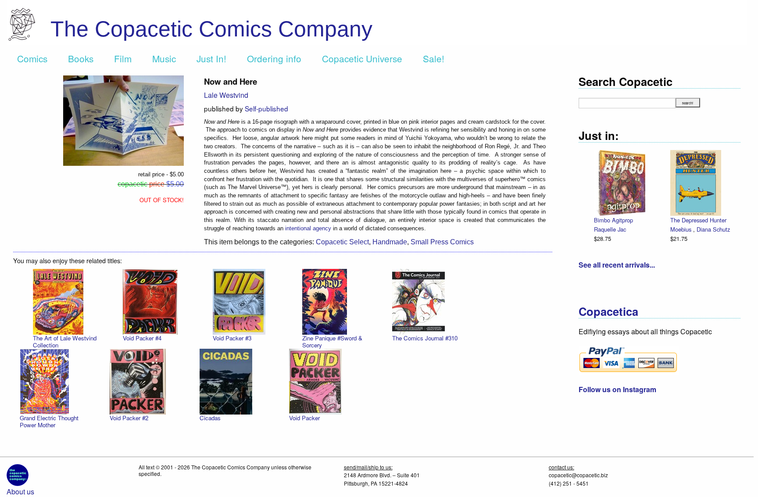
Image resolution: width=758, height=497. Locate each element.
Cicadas (210, 418)
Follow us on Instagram (617, 389)
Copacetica (608, 311)
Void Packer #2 (129, 418)
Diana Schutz (713, 229)
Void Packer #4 (142, 338)
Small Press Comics (442, 242)
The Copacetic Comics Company (211, 29)
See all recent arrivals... (617, 265)
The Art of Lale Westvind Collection (65, 341)
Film (123, 58)
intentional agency (308, 228)
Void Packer (304, 418)
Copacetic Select (342, 242)
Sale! (433, 58)
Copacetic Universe (362, 58)
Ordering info (274, 58)
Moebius (681, 229)
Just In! (211, 58)
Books (80, 58)
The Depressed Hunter (698, 220)
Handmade (389, 242)
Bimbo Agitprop (613, 220)
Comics (32, 58)
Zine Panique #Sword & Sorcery (332, 341)
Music (164, 58)
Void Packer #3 (232, 338)
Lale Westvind (226, 95)
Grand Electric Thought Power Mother (49, 421)
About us (20, 491)
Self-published (266, 108)
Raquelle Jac (610, 229)
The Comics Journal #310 (425, 338)
